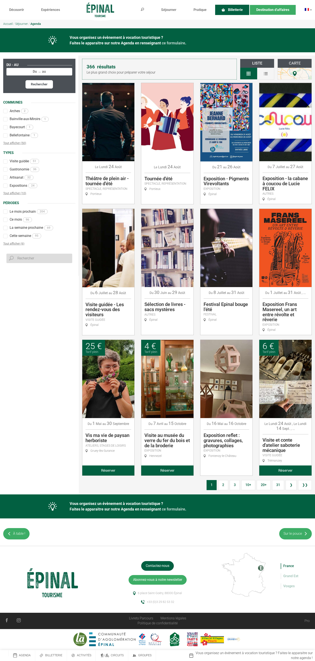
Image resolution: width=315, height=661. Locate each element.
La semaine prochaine (30, 228)
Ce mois (19, 219)
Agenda (25, 655)
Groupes (145, 655)
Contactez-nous (157, 566)
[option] (252, 655)
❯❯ (305, 485)
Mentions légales (173, 618)
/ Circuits (114, 655)
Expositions (22, 186)
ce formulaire (173, 43)
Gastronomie (23, 169)
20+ (264, 485)
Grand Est (290, 576)
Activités (84, 655)
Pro (307, 621)
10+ (248, 485)
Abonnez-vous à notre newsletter (157, 580)
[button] (17, 10)
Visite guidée (23, 161)
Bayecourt (20, 127)
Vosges (289, 586)
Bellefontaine (22, 135)
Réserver (108, 470)
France (288, 566)
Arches (18, 111)
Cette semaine (24, 236)
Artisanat (20, 177)
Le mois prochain (27, 211)
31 (278, 485)
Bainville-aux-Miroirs (28, 119)
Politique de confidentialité (158, 623)
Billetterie (53, 655)
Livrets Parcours (141, 618)
